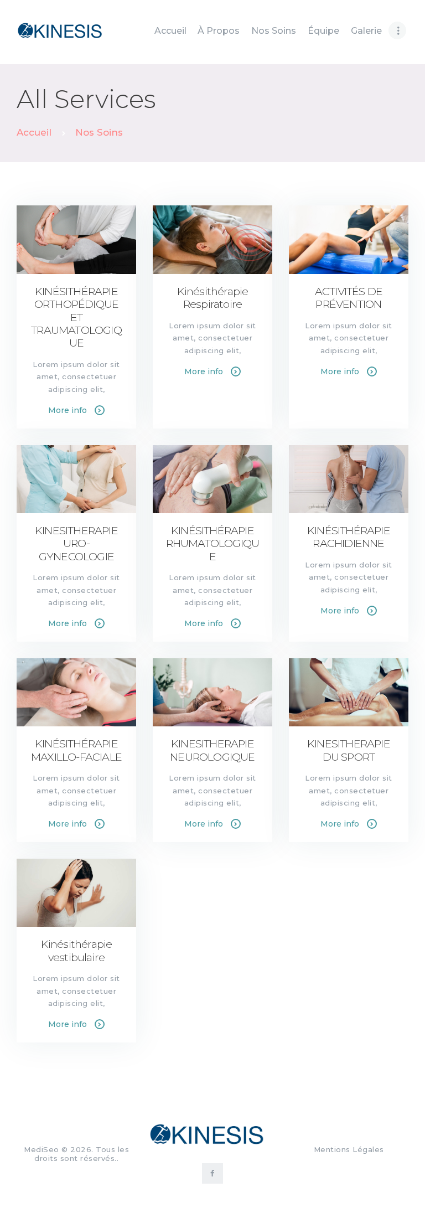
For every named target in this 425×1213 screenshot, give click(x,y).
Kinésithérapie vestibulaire (76, 950)
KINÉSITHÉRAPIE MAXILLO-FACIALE (76, 750)
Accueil (34, 132)
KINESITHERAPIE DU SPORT (348, 750)
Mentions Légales (349, 1149)
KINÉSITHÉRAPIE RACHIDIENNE (348, 537)
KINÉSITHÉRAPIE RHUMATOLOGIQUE (213, 543)
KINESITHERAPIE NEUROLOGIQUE (212, 750)
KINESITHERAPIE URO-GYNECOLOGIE (76, 543)
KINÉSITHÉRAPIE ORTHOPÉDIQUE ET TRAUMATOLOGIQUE (76, 317)
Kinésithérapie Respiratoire (212, 298)
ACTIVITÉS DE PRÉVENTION (348, 298)
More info (67, 410)
